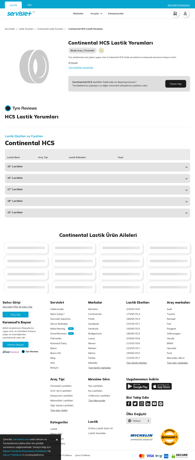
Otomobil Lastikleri (60, 385)
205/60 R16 (133, 338)
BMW (170, 343)
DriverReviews (60, 333)
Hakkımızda (57, 309)
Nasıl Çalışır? (57, 313)
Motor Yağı (56, 433)
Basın (53, 348)
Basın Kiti (55, 353)
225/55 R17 (133, 348)
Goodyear (93, 323)
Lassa (91, 338)
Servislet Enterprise (179, 5)
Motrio (91, 353)
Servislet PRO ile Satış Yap (17, 306)
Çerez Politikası (82, 455)
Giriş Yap (15, 314)
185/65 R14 (133, 318)
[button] (97, 167)
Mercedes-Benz (175, 357)
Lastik (53, 428)
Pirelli (91, 318)
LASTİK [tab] (13, 5)
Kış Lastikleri (95, 390)
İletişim (54, 367)
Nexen (92, 343)
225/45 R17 (133, 323)
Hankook (93, 328)
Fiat (169, 323)
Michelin (93, 309)
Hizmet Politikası (64, 455)
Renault (171, 318)
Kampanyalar (116, 13)
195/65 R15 (133, 328)
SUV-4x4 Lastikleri (60, 390)
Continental (94, 313)
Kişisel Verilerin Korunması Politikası (24, 451)
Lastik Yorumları (97, 433)
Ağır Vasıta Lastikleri (61, 405)
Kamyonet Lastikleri (61, 395)
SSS (52, 362)
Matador (93, 362)
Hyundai (171, 348)
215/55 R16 (133, 343)
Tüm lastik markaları (99, 367)
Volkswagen (174, 333)
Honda (170, 338)
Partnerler (55, 338)
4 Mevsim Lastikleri (99, 395)
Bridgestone (95, 333)
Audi (169, 309)
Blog (52, 357)
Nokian (92, 348)
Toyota (171, 313)
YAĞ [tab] (29, 5)
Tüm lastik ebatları (136, 362)
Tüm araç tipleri (58, 410)
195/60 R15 (133, 353)
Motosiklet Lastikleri (61, 400)
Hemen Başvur (15, 344)
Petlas (91, 357)
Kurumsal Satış (58, 343)
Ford (169, 353)
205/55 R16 (133, 309)
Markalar (78, 13)
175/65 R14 (133, 313)
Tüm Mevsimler (96, 400)
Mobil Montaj (60, 328)
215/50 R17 (133, 357)
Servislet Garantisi (60, 318)
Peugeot (171, 328)
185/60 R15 (133, 333)
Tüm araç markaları (177, 362)
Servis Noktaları (59, 323)
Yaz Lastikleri (95, 385)
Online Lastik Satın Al (100, 428)
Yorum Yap (175, 83)
